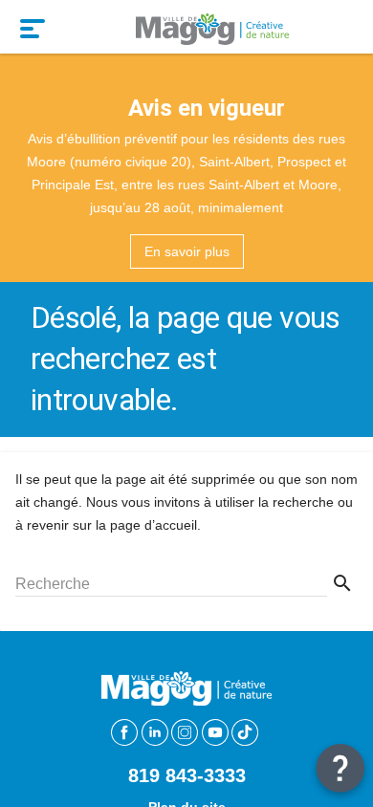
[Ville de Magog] (212, 27)
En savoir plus (187, 251)
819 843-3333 (187, 775)
